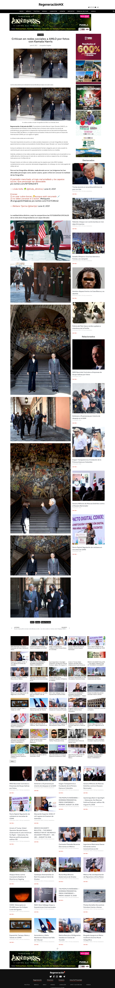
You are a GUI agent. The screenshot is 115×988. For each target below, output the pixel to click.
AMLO (32, 622)
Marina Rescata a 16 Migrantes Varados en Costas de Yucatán (58, 709)
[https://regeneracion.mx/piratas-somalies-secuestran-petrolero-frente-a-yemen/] (95, 689)
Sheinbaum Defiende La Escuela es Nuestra (96, 709)
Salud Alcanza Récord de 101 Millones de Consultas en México (76, 756)
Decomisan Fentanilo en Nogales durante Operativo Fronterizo (18, 756)
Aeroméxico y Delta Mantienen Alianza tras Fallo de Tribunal (38, 709)
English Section (82, 11)
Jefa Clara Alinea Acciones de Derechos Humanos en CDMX (57, 755)
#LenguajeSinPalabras (20, 201)
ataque (37, 622)
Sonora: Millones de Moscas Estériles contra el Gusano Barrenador (76, 648)
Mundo (44, 11)
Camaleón (53, 11)
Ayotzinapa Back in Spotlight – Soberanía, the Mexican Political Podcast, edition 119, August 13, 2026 (58, 663)
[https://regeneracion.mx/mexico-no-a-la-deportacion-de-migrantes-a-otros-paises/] (19, 689)
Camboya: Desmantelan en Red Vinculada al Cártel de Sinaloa (77, 678)
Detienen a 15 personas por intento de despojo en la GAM (38, 647)
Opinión (62, 11)
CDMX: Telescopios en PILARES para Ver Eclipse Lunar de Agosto (38, 694)
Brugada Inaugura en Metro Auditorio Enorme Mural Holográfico (75, 710)
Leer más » (74, 194)
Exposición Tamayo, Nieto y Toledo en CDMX (18, 709)
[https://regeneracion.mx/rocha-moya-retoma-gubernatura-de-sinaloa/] (95, 673)
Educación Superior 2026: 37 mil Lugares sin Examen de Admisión (19, 663)
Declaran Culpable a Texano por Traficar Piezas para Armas (58, 740)
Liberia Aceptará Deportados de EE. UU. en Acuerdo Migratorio (38, 741)
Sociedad (40, 35)
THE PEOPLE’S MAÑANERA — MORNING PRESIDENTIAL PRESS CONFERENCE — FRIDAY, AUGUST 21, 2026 (77, 694)
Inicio (21, 11)
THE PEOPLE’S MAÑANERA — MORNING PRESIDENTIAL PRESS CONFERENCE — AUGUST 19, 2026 (19, 741)
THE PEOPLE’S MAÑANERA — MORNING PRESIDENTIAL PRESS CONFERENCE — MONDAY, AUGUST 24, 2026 (38, 663)
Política (36, 11)
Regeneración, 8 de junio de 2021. (21, 126)
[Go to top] (111, 984)
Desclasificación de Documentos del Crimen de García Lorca (76, 741)
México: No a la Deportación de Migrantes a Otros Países (19, 693)
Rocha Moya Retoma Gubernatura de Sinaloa (94, 678)
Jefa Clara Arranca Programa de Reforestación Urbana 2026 (58, 724)
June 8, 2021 (50, 189)
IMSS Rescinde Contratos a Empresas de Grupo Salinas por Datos (19, 648)
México (28, 11)
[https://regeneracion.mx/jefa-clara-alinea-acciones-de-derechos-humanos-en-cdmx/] (57, 750)
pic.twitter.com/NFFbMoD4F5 (24, 183)
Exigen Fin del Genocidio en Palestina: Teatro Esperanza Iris (38, 724)
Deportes (71, 11)
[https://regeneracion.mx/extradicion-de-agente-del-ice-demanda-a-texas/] (38, 750)
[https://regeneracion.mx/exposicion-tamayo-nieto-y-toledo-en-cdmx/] (19, 704)
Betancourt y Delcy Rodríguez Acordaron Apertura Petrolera (96, 740)
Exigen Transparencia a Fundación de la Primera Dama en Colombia (57, 648)
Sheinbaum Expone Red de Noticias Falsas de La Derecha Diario (76, 725)
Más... (13, 761)
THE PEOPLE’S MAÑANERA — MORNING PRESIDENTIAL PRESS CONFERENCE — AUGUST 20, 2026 (19, 725)
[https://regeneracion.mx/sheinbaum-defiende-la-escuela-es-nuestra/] (95, 704)
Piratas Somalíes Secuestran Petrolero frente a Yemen (95, 693)
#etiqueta (45, 198)
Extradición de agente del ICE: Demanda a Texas (38, 755)
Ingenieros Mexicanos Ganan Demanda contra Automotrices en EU (38, 679)
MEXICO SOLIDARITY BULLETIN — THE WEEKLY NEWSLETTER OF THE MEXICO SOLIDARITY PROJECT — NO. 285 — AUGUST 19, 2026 (96, 663)
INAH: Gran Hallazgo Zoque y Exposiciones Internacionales (57, 693)
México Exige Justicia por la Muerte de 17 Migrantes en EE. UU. (96, 725)
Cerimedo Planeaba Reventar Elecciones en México (19, 678)
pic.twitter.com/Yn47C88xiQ (45, 201)
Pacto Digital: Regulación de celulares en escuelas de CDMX (96, 647)
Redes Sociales (46, 622)
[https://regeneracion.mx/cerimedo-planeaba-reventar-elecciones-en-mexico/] (19, 673)
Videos (93, 11)
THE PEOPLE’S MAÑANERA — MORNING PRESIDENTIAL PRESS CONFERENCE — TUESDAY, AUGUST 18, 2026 (96, 756)
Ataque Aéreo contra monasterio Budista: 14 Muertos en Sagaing (58, 679)
